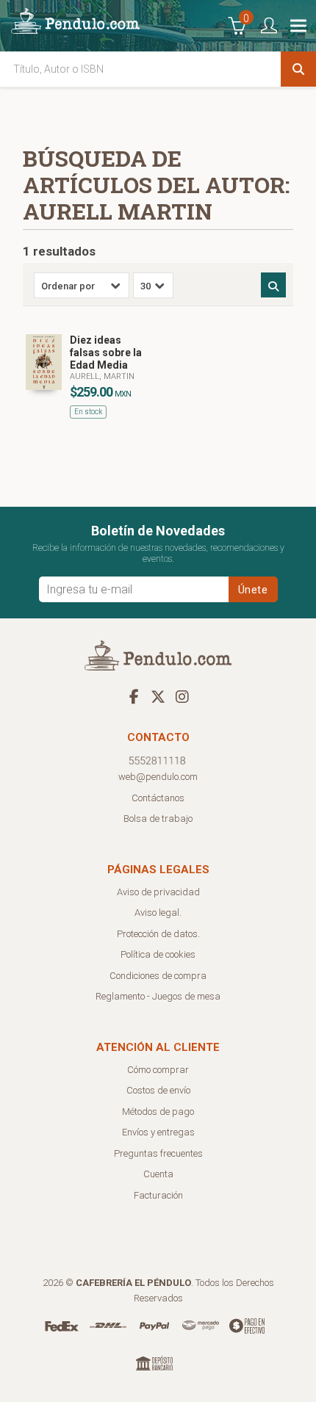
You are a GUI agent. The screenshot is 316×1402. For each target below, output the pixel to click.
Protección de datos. (158, 933)
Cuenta (158, 1173)
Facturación (158, 1195)
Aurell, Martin (102, 376)
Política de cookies (158, 954)
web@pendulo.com (158, 776)
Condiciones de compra (158, 975)
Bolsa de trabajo (158, 818)
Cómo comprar (158, 1069)
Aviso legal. (158, 912)
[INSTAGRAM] (182, 696)
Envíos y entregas (158, 1132)
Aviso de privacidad (158, 891)
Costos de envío (158, 1090)
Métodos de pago (158, 1111)
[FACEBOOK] (134, 696)
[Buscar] (298, 69)
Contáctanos (158, 797)
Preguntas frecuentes (158, 1153)
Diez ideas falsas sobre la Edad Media (106, 352)
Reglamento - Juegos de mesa (158, 996)
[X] (158, 696)
